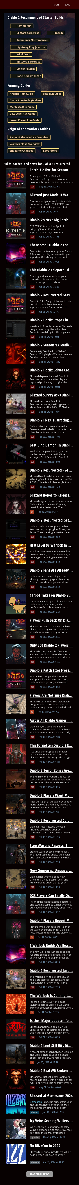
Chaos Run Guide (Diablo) (25, 100)
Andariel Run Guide (21, 93)
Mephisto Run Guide (22, 107)
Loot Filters (50, 150)
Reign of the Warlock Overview (29, 137)
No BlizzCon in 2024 (45, 1145)
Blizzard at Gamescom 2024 (51, 1095)
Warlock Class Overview (24, 144)
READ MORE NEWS (40, 1174)
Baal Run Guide (52, 93)
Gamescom (36, 1101)
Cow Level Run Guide (22, 113)
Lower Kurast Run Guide (24, 120)
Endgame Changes (21, 150)
